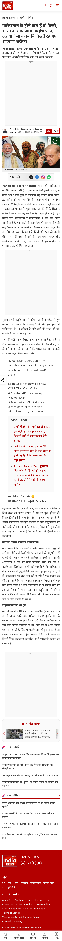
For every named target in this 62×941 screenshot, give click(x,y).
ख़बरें (22, 18)
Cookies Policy (42, 904)
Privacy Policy (36, 908)
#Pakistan (14, 393)
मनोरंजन (24, 883)
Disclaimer (20, 900)
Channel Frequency (12, 921)
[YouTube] (39, 863)
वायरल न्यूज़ (48, 883)
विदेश (30, 18)
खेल (16, 883)
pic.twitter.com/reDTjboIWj (26, 412)
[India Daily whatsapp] (49, 177)
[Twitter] (28, 863)
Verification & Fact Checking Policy (20, 917)
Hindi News (9, 18)
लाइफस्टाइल (35, 883)
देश (3, 883)
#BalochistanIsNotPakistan (26, 402)
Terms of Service (11, 913)
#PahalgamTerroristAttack (25, 407)
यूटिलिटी (11, 887)
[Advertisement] (31, 94)
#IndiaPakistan (32, 388)
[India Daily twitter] (31, 177)
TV (54, 131)
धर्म (3, 887)
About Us (7, 900)
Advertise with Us (37, 900)
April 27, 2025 (37, 501)
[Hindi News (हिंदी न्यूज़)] (7, 5)
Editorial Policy (24, 904)
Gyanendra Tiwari (31, 129)
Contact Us (8, 904)
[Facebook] (23, 863)
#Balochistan (16, 398)
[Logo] (9, 861)
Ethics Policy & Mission (14, 908)
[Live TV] (38, 5)
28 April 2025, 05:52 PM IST (26, 132)
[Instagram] (34, 863)
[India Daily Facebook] (37, 177)
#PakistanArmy (32, 393)
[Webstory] (44, 6)
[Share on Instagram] (43, 177)
